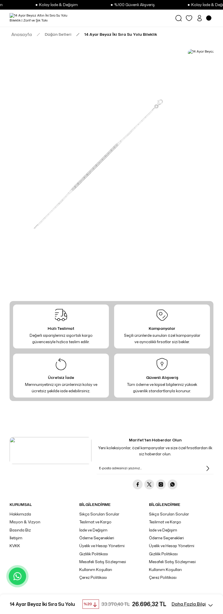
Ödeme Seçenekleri (96, 537)
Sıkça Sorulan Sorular (99, 514)
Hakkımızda (20, 514)
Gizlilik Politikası (93, 553)
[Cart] (209, 18)
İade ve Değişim (93, 530)
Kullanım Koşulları (95, 569)
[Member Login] (199, 18)
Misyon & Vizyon (25, 522)
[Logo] (42, 18)
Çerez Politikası (93, 577)
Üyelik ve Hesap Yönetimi (102, 545)
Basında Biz (20, 530)
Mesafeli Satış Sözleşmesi (102, 561)
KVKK (15, 545)
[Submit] (207, 468)
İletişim (16, 537)
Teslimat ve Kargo (95, 522)
